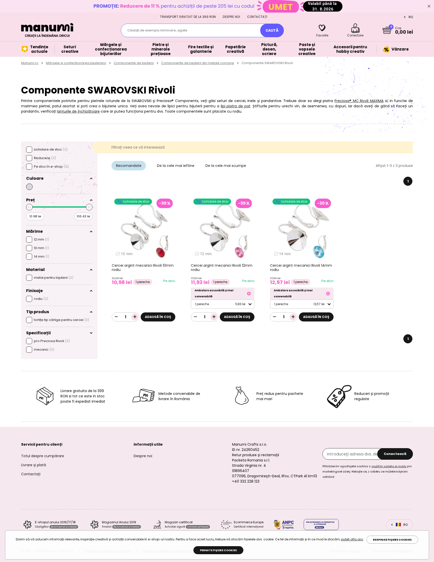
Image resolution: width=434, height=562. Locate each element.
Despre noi (231, 17)
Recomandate (128, 165)
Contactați (257, 17)
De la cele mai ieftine (175, 165)
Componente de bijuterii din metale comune (197, 63)
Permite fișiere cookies (218, 550)
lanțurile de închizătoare (78, 111)
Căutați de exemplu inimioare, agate (157, 30)
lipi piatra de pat (235, 106)
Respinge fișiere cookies (392, 540)
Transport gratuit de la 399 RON (188, 17)
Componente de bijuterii (134, 63)
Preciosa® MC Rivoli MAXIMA (359, 100)
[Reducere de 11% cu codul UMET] (217, 6)
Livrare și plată (33, 464)
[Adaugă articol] (134, 316)
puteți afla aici (352, 539)
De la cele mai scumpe (225, 165)
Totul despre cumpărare (42, 455)
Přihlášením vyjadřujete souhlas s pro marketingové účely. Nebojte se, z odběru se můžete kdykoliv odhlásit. (367, 471)
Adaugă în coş (158, 317)
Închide (428, 6)
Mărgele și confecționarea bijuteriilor (76, 63)
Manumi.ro (29, 63)
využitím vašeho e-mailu (388, 466)
